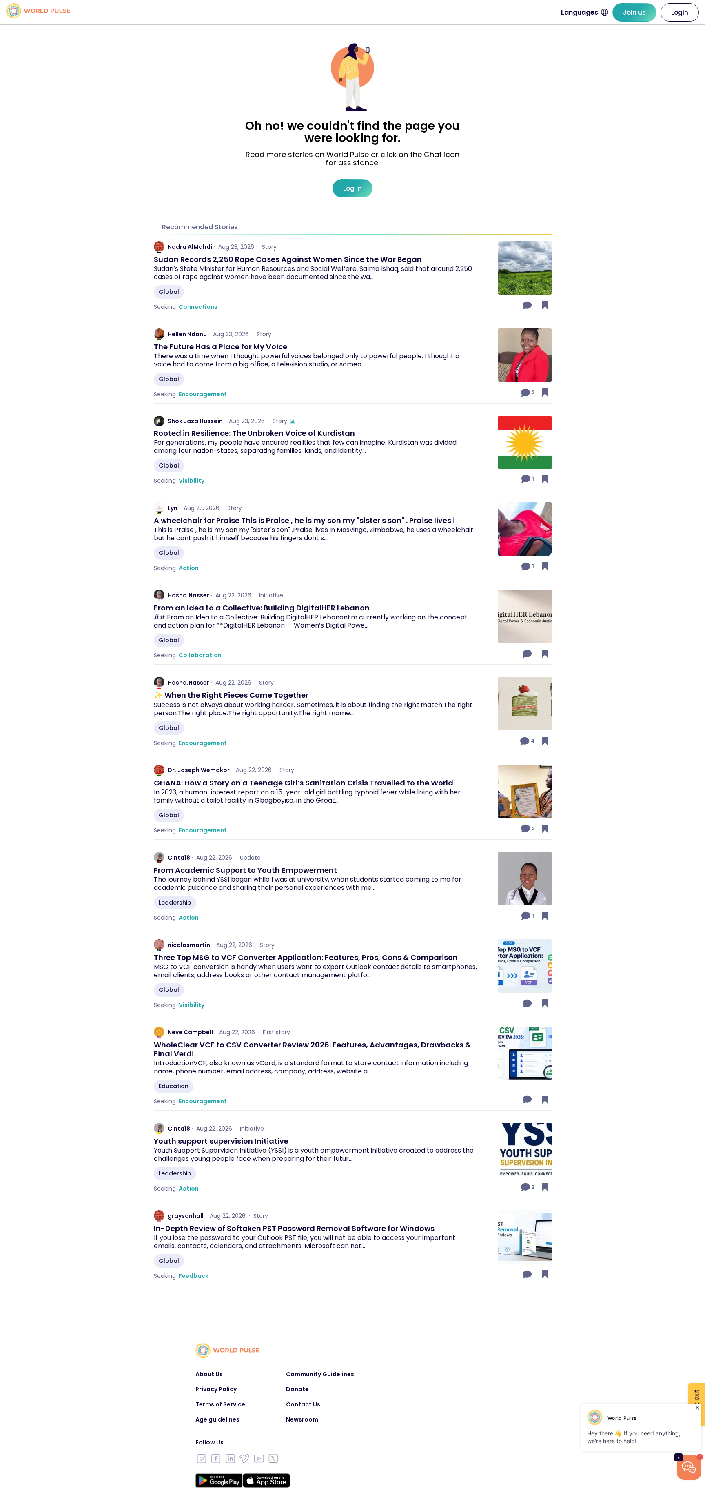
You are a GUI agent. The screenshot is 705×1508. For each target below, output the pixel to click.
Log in (352, 188)
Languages (579, 12)
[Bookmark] (545, 305)
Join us (634, 12)
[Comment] (527, 305)
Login (679, 12)
